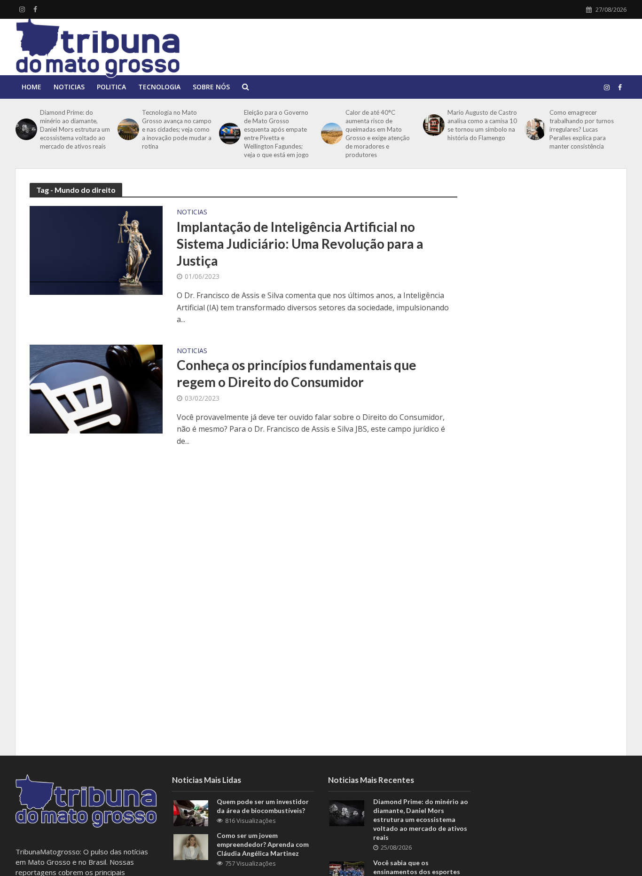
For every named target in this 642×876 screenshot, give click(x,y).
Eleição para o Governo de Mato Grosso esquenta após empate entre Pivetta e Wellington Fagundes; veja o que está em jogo (276, 133)
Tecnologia (159, 86)
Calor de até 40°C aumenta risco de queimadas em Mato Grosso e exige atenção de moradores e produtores (377, 133)
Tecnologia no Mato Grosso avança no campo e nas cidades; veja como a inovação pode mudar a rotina (176, 129)
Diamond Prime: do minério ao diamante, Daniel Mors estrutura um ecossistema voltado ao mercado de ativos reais (75, 129)
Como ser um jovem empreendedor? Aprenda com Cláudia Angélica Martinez (263, 844)
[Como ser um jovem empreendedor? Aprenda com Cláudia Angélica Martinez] (190, 846)
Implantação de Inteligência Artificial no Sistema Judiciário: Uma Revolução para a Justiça (300, 243)
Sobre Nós (211, 86)
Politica (111, 86)
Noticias (69, 86)
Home (31, 86)
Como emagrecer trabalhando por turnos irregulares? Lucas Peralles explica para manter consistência (581, 129)
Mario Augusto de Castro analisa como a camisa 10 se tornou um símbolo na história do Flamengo (482, 125)
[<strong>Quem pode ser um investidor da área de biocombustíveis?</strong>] (190, 812)
